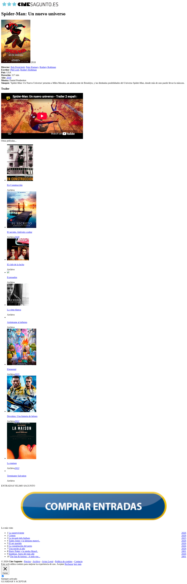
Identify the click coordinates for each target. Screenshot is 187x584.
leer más (77, 564)
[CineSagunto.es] (30, 6)
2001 (183, 551)
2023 (17, 374)
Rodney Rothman (48, 67)
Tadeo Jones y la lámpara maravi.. (24, 540)
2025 (183, 538)
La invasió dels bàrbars (19, 538)
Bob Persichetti (18, 67)
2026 (183, 533)
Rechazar (69, 564)
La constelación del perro (20, 546)
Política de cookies (63, 561)
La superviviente (16, 533)
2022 (17, 421)
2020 (17, 237)
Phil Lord (14, 70)
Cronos (12, 535)
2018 (9, 77)
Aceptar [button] (60, 564)
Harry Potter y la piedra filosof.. (23, 551)
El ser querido (15, 543)
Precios (27, 561)
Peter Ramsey (32, 67)
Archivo (36, 561)
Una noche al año (17, 548)
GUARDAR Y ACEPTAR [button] (13, 581)
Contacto (78, 561)
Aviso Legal (47, 561)
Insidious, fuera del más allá (21, 554)
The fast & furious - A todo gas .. (25, 556)
